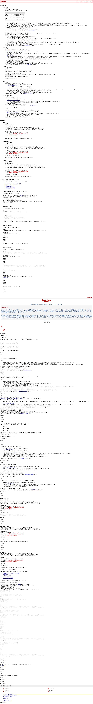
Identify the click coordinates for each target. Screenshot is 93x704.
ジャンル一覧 (40, 304)
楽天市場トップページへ (7, 700)
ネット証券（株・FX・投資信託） (41, 316)
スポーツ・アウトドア (67, 310)
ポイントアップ (35, 311)
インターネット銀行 (30, 317)
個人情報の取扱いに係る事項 (16, 398)
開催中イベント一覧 (72, 311)
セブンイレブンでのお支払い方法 (13, 100)
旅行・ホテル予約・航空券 (8, 315)
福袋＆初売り (77, 311)
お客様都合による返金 (7, 574)
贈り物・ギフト (20, 311)
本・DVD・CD (15, 315)
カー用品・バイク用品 (6, 309)
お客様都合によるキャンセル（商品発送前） (13, 183)
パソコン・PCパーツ (41, 309)
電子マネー (59, 316)
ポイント (83, 310)
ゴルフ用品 (73, 310)
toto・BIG (87, 317)
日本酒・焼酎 (32, 309)
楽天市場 (2, 315)
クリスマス (18, 312)
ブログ (47, 317)
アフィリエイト (32, 316)
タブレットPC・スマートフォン (50, 309)
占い (84, 317)
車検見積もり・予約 (35, 315)
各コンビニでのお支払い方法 (12, 112)
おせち (21, 312)
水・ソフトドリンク (22, 309)
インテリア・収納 (11, 310)
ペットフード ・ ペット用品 (59, 310)
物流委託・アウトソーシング (73, 315)
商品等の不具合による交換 (10, 188)
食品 (11, 309)
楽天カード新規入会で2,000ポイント (10, 695)
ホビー (90, 309)
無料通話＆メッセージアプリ (71, 317)
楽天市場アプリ (45, 304)
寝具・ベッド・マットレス (19, 310)
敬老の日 (7, 312)
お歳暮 (14, 312)
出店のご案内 (60, 304)
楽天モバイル (53, 317)
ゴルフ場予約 (26, 315)
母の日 (91, 311)
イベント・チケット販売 (42, 315)
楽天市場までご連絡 (27, 45)
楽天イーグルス (13, 318)
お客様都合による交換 (9, 186)
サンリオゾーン (46, 311)
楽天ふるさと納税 (55, 311)
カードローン (49, 316)
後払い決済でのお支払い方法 (12, 55)
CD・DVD (75, 309)
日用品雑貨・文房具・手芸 (27, 310)
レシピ (30, 315)
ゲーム (84, 309)
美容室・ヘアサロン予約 (55, 315)
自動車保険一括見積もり (22, 317)
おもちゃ (87, 309)
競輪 (29, 316)
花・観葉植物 (45, 310)
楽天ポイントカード (9, 316)
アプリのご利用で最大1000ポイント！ (10, 694)
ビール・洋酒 (28, 309)
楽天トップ (33, 304)
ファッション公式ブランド (28, 311)
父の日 (2, 312)
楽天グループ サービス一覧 (21, 318)
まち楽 (51, 311)
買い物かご (6, 688)
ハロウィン (11, 312)
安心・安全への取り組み (7, 696)
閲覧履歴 (7, 690)
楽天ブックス (79, 310)
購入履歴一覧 (5, 277)
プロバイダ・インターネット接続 (61, 317)
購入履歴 (21, 195)
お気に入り (51, 688)
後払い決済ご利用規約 (4, 398)
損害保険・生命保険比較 (11, 317)
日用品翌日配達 (60, 311)
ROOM (50, 317)
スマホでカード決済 (69, 316)
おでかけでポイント (16, 316)
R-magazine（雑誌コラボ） (14, 311)
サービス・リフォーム (4, 310)
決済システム (64, 316)
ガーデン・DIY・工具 (50, 310)
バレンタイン (82, 311)
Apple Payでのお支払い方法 (12, 85)
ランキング (55, 304)
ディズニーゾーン (41, 311)
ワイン (36, 309)
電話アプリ (78, 317)
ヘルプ (4, 697)
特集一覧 (36, 304)
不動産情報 (44, 317)
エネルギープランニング (77, 316)
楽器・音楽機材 (80, 309)
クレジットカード (54, 316)
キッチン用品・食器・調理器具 (37, 310)
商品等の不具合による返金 (10, 187)
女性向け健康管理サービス (64, 315)
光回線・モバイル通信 (58, 309)
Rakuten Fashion (22, 316)
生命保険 (16, 317)
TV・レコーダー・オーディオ (67, 309)
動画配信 (81, 317)
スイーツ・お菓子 (15, 309)
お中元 (5, 312)
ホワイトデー (87, 311)
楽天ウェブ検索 (6, 311)
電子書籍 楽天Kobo (21, 315)
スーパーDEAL (51, 304)
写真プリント (49, 315)
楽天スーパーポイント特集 (82, 315)
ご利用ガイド (5, 698)
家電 (73, 309)
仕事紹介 (40, 317)
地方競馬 (26, 316)
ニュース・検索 (35, 317)
